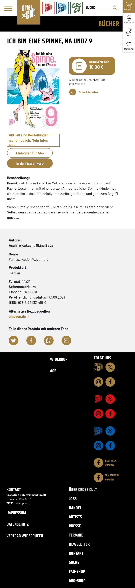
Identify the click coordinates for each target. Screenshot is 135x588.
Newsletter (79, 544)
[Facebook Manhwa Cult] (110, 446)
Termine (76, 535)
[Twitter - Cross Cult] (110, 367)
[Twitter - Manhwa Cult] (110, 431)
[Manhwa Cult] (98, 431)
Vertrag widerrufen (25, 535)
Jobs (73, 498)
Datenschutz (18, 524)
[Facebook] (110, 382)
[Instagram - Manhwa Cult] (98, 446)
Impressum (16, 512)
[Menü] (8, 8)
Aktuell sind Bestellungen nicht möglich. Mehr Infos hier (29, 140)
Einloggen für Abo (30, 153)
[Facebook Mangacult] (110, 414)
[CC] (98, 367)
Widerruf (58, 359)
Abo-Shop (77, 580)
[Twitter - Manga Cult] (110, 399)
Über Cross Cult (83, 489)
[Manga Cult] (98, 399)
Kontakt (76, 553)
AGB (53, 370)
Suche (74, 562)
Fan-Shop (77, 571)
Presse (75, 525)
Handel (75, 507)
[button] (13, 340)
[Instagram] (98, 382)
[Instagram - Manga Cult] (98, 414)
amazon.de (17, 316)
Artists (75, 516)
